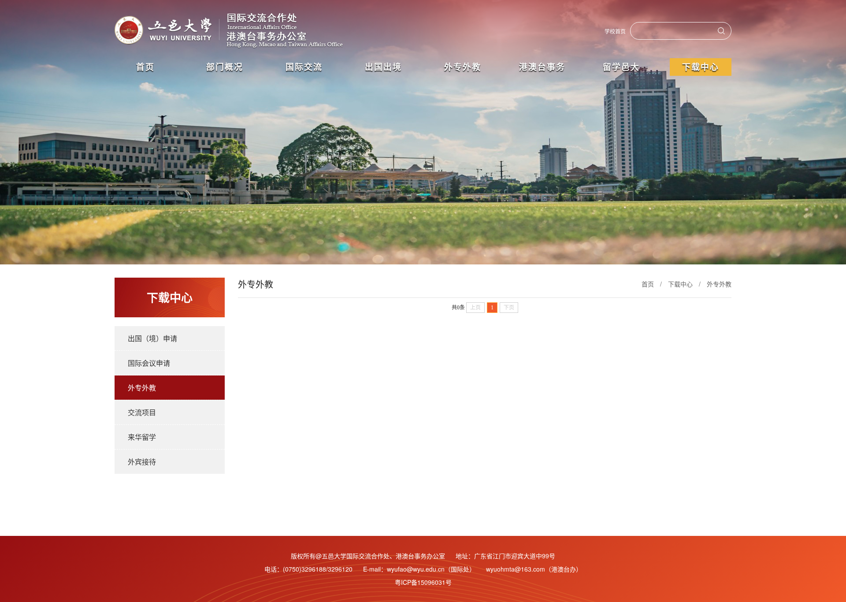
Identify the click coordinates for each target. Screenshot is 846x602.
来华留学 (142, 437)
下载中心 (680, 283)
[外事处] (232, 30)
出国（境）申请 (152, 338)
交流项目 (142, 412)
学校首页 (615, 31)
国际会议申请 (149, 363)
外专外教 (142, 388)
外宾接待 (142, 462)
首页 (648, 283)
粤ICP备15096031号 (423, 582)
